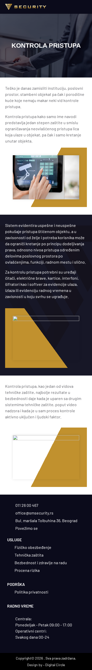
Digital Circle (55, 665)
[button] (83, 7)
